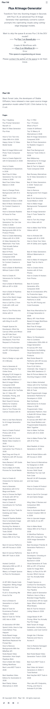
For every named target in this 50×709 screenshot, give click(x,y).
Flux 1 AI (5, 2)
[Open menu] (46, 2)
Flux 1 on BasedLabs (27, 39)
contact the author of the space (23, 59)
